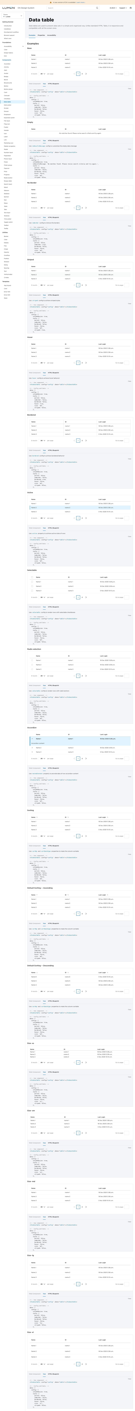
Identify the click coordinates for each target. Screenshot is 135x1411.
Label (6, 136)
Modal (6, 149)
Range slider (8, 181)
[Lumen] (10, 8)
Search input (8, 184)
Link (7, 140)
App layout (7, 285)
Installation (7, 29)
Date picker (7, 105)
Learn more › (80, 2)
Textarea (6, 216)
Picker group (8, 165)
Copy (129, 88)
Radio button (8, 178)
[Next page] (86, 74)
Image (6, 249)
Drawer (6, 111)
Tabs (5, 209)
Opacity (6, 252)
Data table (7, 102)
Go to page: (119, 74)
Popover (6, 168)
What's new (7, 38)
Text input (7, 212)
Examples (32, 35)
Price (5, 171)
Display (6, 243)
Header (6, 130)
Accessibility (51, 35)
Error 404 (7, 292)
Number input (8, 152)
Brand (6, 80)
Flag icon (7, 124)
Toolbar (6, 225)
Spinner (6, 197)
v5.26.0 (112, 8)
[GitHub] (131, 8)
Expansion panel (9, 117)
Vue (44, 84)
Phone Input (8, 159)
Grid (5, 56)
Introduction (8, 26)
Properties (41, 35)
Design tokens (8, 53)
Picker (6, 162)
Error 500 (7, 295)
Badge (6, 76)
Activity (6, 67)
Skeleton (6, 193)
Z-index (6, 277)
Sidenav (6, 190)
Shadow (6, 261)
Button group (8, 89)
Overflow (7, 255)
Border (6, 236)
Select (6, 187)
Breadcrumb (8, 83)
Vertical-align (8, 274)
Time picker (7, 219)
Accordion (7, 64)
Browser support (9, 35)
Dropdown (7, 114)
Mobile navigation (9, 146)
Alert (5, 70)
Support (122, 8)
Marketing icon (8, 143)
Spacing (6, 268)
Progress (6, 174)
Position (6, 258)
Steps (6, 203)
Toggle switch (8, 222)
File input (7, 121)
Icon (5, 133)
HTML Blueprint (53, 84)
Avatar (6, 73)
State (5, 298)
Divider (6, 108)
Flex (5, 246)
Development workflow (11, 32)
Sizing (6, 265)
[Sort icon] (37, 817)
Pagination (7, 155)
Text (5, 271)
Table (5, 206)
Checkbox (7, 98)
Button (7, 86)
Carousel (6, 95)
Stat (5, 200)
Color (5, 49)
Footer (6, 127)
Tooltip (6, 228)
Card (5, 92)
